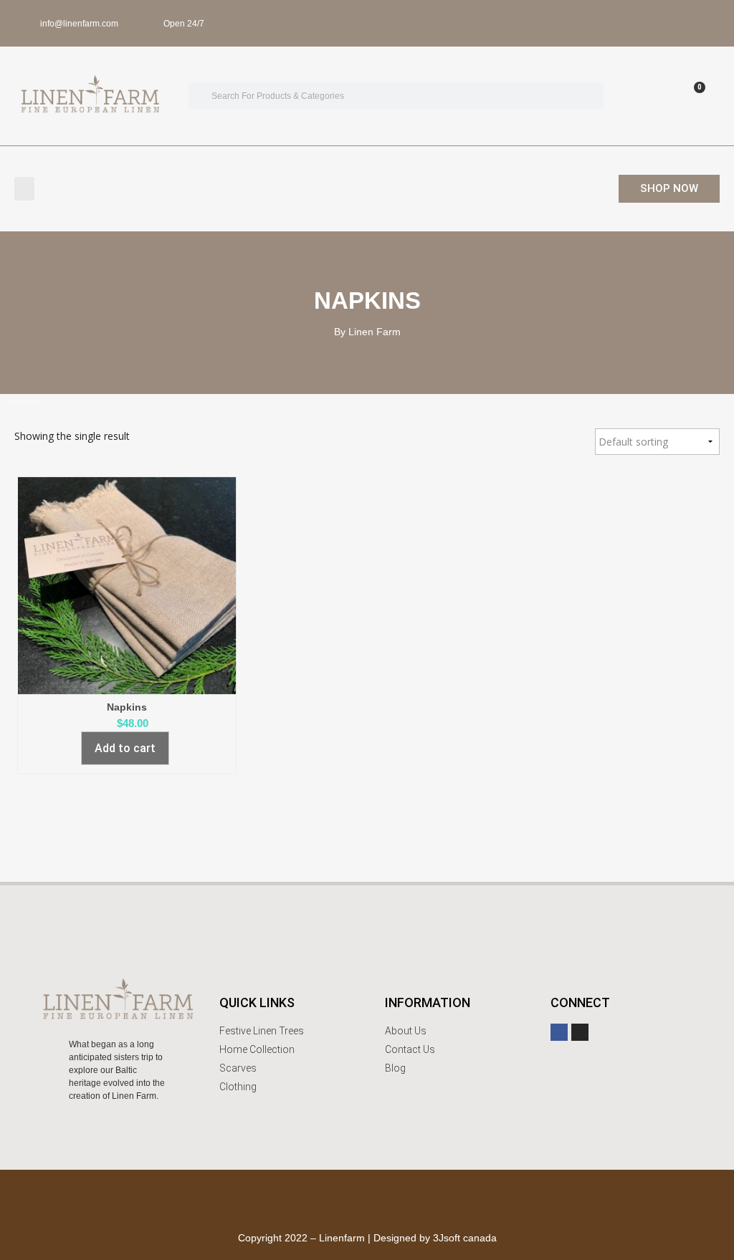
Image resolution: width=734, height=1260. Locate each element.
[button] (24, 189)
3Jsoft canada (465, 1238)
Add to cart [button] (125, 748)
